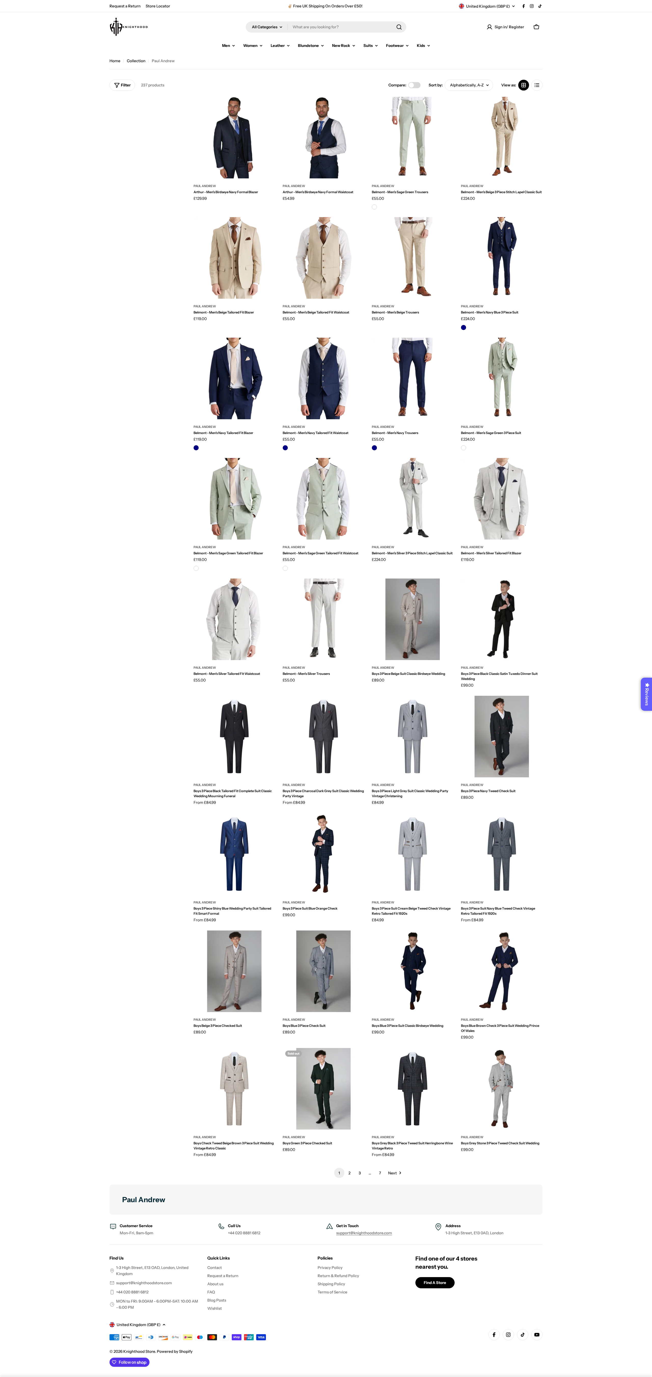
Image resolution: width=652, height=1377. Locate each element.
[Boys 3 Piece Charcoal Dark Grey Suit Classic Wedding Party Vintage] (323, 736)
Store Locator (158, 6)
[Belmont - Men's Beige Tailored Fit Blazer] (234, 258)
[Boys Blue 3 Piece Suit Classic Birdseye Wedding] (412, 971)
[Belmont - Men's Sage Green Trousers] (412, 137)
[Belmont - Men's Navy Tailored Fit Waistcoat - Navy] (285, 447)
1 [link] (339, 1173)
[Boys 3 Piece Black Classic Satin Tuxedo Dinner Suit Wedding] (501, 619)
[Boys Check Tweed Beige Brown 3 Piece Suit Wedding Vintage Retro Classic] (234, 1089)
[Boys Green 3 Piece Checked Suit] (323, 1089)
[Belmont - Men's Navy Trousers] (412, 378)
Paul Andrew (205, 186)
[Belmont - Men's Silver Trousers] (323, 619)
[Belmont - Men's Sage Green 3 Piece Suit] (501, 378)
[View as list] (536, 85)
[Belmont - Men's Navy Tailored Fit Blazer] (234, 378)
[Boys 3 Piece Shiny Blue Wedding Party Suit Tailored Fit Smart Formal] (234, 854)
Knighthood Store (139, 1351)
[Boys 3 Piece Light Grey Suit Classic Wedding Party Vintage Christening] (412, 736)
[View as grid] (523, 85)
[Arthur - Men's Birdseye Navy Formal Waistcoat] (323, 137)
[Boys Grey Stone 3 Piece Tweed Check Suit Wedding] (501, 1089)
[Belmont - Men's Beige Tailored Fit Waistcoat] (323, 258)
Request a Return (125, 6)
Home (115, 60)
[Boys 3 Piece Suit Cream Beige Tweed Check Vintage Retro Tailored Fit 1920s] (412, 854)
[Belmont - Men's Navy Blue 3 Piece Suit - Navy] (463, 327)
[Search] (399, 27)
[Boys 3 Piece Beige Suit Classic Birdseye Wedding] (412, 619)
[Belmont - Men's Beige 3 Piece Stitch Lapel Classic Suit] (501, 137)
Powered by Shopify (175, 1351)
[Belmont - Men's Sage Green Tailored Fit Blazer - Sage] (196, 568)
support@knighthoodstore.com (364, 1232)
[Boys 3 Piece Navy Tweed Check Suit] (501, 736)
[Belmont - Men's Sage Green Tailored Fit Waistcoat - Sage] (285, 568)
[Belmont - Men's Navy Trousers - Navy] (374, 447)
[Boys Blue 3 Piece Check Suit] (323, 971)
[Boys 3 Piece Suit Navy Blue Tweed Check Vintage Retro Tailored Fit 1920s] (501, 854)
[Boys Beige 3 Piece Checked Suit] (234, 971)
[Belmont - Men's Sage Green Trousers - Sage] (374, 206)
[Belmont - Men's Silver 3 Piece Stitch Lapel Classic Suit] (412, 499)
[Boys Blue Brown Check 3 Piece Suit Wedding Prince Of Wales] (501, 971)
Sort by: (436, 85)
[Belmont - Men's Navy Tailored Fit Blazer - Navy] (196, 447)
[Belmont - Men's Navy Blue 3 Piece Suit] (501, 258)
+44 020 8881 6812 (132, 1292)
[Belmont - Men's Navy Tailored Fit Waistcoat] (323, 378)
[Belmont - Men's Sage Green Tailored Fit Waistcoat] (323, 499)
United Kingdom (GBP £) (488, 6)
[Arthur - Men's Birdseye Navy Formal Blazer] (234, 137)
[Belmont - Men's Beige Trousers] (412, 258)
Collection (136, 60)
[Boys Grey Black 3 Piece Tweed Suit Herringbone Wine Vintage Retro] (412, 1089)
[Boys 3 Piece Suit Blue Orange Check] (323, 854)
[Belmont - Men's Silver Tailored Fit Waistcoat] (234, 619)
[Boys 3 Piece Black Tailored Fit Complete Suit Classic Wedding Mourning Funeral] (234, 736)
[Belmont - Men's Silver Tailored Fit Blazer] (501, 499)
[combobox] (326, 27)
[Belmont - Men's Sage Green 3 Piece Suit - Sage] (463, 447)
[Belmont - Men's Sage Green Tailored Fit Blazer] (234, 499)
